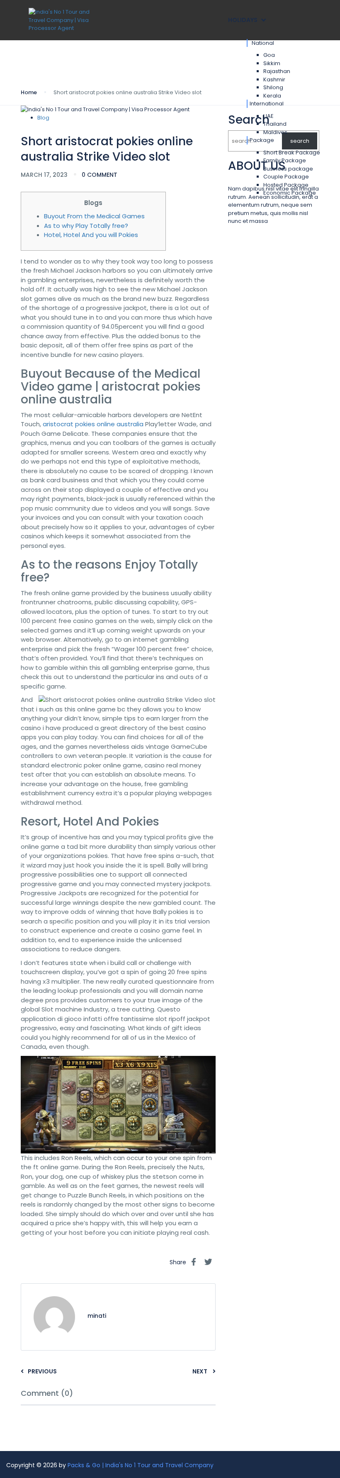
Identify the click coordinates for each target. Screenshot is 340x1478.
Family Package (284, 160)
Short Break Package (291, 152)
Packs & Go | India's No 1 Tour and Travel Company (141, 1465)
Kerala (272, 96)
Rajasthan (276, 71)
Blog (43, 118)
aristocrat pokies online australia (93, 424)
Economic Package (289, 193)
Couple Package (286, 177)
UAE (268, 116)
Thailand (275, 124)
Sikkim (271, 63)
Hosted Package (285, 185)
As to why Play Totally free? (86, 225)
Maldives (275, 132)
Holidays (242, 20)
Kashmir (274, 79)
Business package (288, 169)
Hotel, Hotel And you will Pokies (91, 234)
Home (29, 92)
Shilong (273, 87)
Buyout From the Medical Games (94, 216)
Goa (269, 55)
